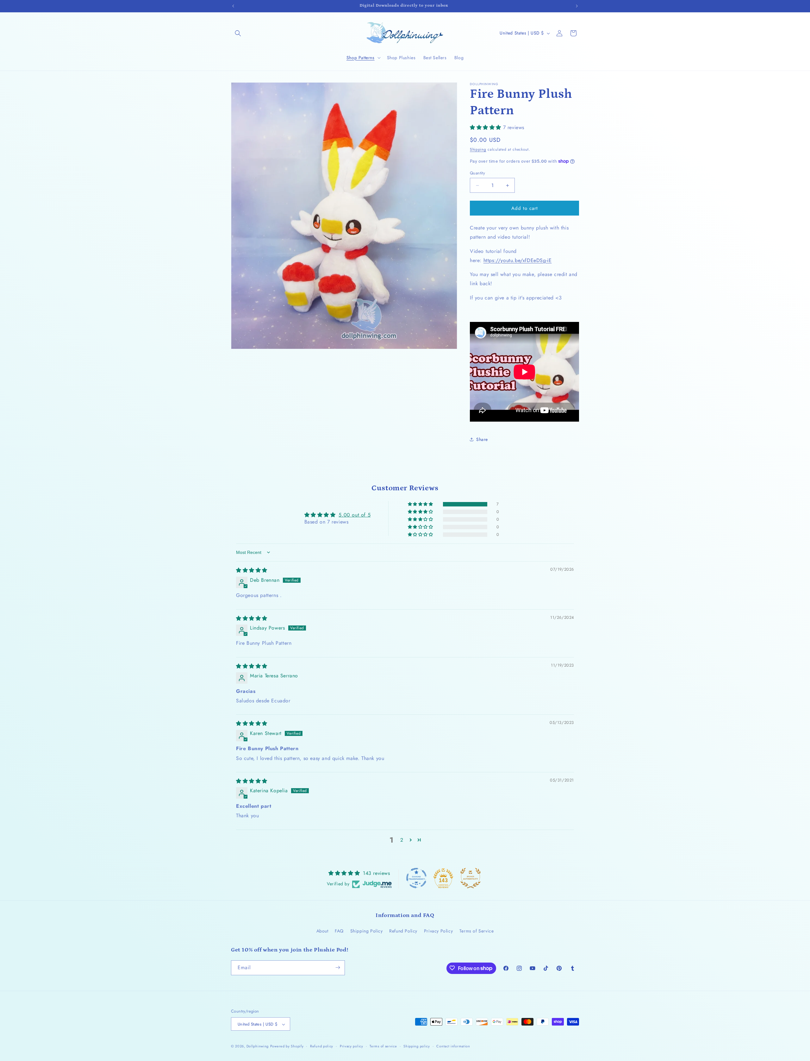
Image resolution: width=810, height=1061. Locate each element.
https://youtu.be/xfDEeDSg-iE (517, 260)
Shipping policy (416, 1046)
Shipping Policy (366, 931)
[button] (238, 33)
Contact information (453, 1046)
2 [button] (401, 840)
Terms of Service (476, 931)
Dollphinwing (257, 1046)
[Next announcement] (577, 6)
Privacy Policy (438, 931)
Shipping (478, 149)
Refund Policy (403, 931)
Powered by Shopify (287, 1046)
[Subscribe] (338, 967)
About (322, 931)
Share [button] (482, 439)
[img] (251, 570)
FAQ (339, 931)
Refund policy (321, 1046)
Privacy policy (351, 1046)
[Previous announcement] (233, 6)
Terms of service (383, 1046)
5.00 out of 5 (355, 514)
